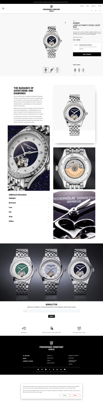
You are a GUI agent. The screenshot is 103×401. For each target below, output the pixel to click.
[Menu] (3, 8)
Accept (64, 395)
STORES (87, 6)
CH (98, 6)
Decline (75, 395)
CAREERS (70, 364)
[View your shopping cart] (100, 11)
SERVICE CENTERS (50, 363)
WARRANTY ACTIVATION (73, 355)
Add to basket (87, 54)
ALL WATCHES (26, 355)
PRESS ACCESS (50, 358)
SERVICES (81, 6)
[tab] (29, 198)
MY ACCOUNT (71, 358)
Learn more (81, 48)
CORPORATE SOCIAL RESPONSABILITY (73, 361)
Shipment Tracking (28, 361)
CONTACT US (93, 6)
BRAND (24, 358)
